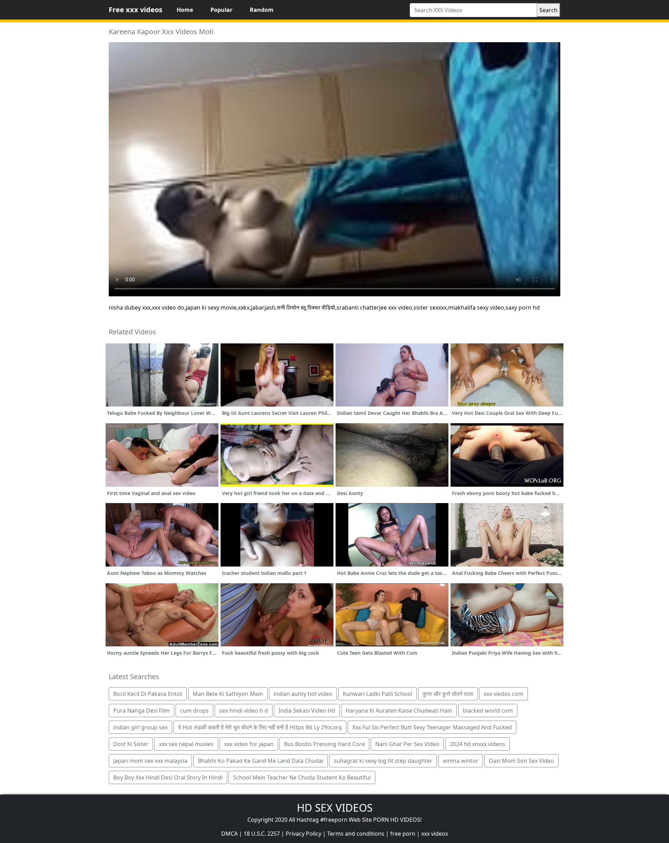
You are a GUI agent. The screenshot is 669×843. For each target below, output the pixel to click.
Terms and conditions (355, 833)
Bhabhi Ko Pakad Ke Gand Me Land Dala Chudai (260, 761)
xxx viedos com (503, 694)
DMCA (229, 833)
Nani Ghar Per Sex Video (407, 744)
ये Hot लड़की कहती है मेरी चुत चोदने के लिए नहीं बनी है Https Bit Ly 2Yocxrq (260, 727)
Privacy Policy (303, 833)
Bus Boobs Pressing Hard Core (324, 744)
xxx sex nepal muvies (186, 744)
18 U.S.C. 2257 (262, 833)
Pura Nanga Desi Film (141, 710)
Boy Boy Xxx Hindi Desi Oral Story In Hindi (168, 777)
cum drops (194, 710)
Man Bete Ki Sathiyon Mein (228, 694)
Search (548, 10)
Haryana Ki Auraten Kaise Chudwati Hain (399, 710)
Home (185, 10)
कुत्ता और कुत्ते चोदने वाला (448, 694)
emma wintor (460, 761)
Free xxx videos (135, 9)
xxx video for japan (249, 744)
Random (262, 10)
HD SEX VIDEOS (334, 807)
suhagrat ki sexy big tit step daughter (383, 761)
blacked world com (488, 710)
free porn (402, 833)
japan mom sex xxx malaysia (150, 761)
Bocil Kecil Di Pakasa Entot (147, 694)
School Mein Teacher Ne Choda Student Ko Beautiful (302, 777)
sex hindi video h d (243, 710)
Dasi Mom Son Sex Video (521, 761)
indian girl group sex (140, 727)
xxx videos (434, 833)
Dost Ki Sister (130, 744)
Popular (221, 10)
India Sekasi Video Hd (306, 710)
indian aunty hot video (303, 694)
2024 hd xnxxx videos (477, 744)
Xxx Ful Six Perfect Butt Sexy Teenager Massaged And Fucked (432, 727)
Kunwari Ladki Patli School (377, 694)
